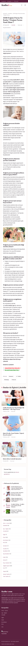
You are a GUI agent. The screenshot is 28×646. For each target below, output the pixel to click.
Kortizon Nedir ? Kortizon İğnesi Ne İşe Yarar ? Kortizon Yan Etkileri (17, 494)
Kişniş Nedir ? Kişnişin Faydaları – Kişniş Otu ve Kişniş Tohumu (17, 511)
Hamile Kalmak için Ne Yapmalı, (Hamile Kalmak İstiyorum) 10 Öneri (17, 488)
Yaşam (4, 571)
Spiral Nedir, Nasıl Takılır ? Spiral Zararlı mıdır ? (13, 434)
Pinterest (16, 1)
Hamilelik (10, 13)
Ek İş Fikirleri (5, 540)
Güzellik (5, 548)
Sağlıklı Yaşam (6, 565)
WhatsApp (6, 379)
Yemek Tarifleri (6, 574)
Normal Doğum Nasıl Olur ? (12, 370)
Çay (4, 568)
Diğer (4, 534)
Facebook (3, 1)
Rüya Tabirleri (6, 563)
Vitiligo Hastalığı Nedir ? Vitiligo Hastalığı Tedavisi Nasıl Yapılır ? (17, 500)
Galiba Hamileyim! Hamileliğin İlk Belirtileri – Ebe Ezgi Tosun (13, 408)
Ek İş (4, 542)
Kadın (4, 557)
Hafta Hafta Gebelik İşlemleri (12, 459)
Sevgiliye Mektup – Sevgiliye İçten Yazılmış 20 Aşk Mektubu (17, 505)
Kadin (6, 5)
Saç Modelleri (6, 553)
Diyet (4, 537)
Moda (4, 560)
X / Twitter (18, 376)
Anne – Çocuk (6, 523)
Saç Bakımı (5, 551)
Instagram (9, 1)
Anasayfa (5, 13)
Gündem (5, 545)
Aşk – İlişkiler (6, 528)
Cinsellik (5, 531)
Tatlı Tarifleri (6, 576)
